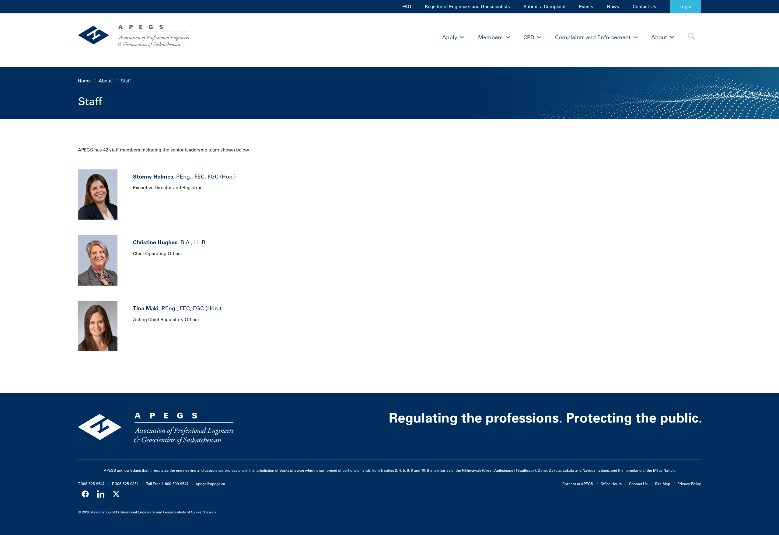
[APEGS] (156, 37)
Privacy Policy (689, 483)
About (105, 81)
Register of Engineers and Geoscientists (467, 6)
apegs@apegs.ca (210, 483)
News (613, 6)
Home (84, 81)
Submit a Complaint (544, 6)
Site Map (662, 483)
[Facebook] (85, 494)
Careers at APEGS (577, 483)
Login (685, 6)
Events (586, 6)
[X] (116, 494)
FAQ (406, 6)
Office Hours (611, 483)
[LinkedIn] (100, 494)
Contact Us (644, 6)
